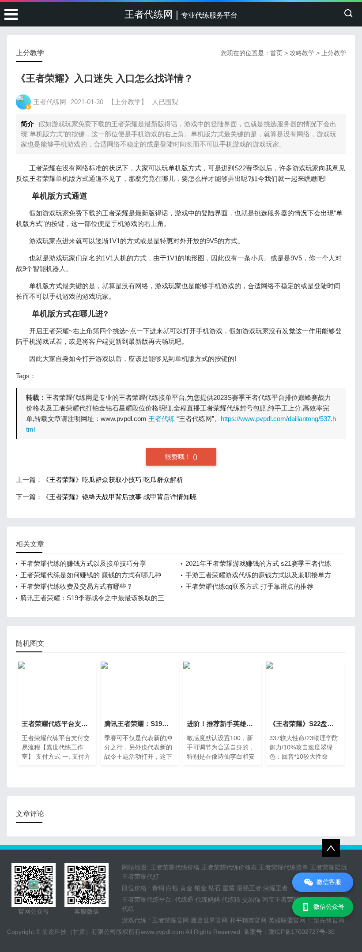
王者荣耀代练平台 (146, 899)
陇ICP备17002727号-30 (301, 931)
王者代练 (161, 418)
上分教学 (333, 52)
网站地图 (134, 867)
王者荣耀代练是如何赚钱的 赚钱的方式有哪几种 (90, 575)
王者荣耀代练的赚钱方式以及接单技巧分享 (83, 563)
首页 (276, 52)
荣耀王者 (275, 888)
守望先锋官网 (325, 920)
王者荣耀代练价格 (175, 867)
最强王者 (249, 888)
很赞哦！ (179, 456)
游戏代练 (134, 920)
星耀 (228, 888)
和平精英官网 (248, 920)
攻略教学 (302, 52)
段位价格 (134, 888)
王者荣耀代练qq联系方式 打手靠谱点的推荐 (249, 586)
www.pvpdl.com (162, 931)
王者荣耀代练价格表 (229, 867)
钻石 (214, 888)
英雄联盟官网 (286, 920)
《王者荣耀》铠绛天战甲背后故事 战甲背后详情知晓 (119, 496)
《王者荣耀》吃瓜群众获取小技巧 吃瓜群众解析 (112, 479)
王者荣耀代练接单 (283, 867)
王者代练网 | (181, 14)
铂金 (200, 888)
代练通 (184, 899)
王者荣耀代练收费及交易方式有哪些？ (76, 586)
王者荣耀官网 (170, 920)
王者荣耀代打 (140, 876)
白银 (172, 888)
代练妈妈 (207, 899)
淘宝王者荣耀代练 (287, 899)
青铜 (158, 888)
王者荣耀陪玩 (328, 867)
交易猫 (251, 899)
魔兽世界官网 (209, 920)
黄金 (186, 888)
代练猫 (231, 899)
